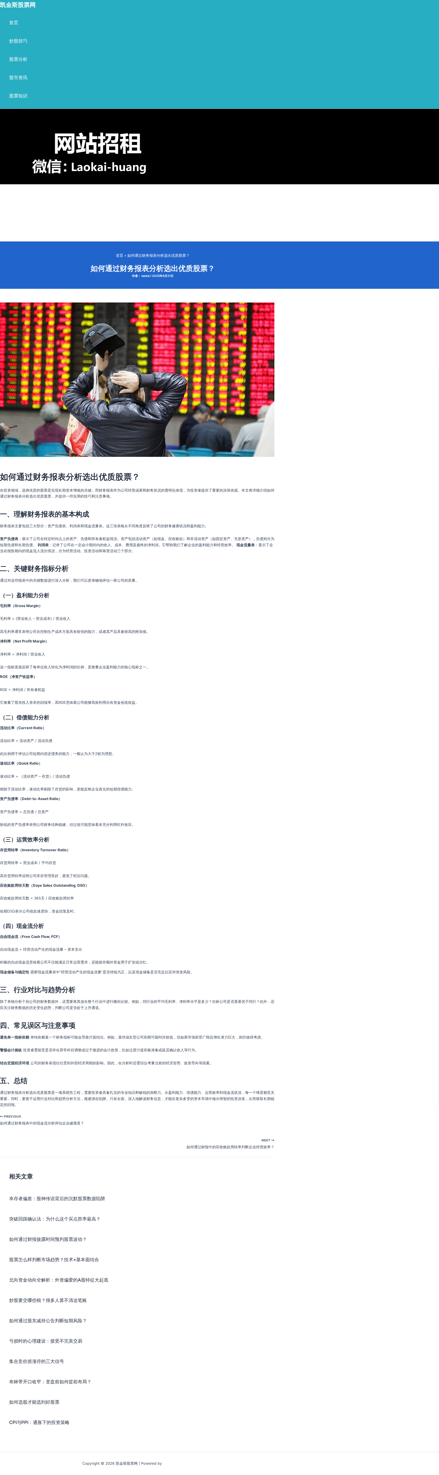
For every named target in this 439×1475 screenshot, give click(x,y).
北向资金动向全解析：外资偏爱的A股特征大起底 (58, 1280)
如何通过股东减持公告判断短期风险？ (48, 1320)
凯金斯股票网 (18, 4)
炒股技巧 (18, 41)
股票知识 (18, 96)
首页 (13, 22)
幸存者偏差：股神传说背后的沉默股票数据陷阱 (57, 1198)
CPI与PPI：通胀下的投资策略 (39, 1422)
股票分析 (18, 59)
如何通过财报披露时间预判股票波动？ (48, 1239)
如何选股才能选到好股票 (34, 1402)
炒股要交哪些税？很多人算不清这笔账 (48, 1300)
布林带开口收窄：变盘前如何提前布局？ (50, 1381)
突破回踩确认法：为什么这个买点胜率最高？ (55, 1219)
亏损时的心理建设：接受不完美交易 (45, 1341)
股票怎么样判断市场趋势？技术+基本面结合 (54, 1259)
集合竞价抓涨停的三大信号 (36, 1361)
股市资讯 (18, 77)
